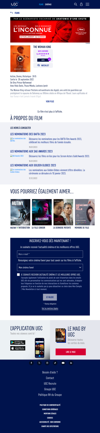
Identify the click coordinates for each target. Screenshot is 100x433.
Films (17, 12)
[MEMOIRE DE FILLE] (85, 212)
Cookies (50, 418)
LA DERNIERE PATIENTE (62, 227)
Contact (50, 378)
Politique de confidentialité (50, 405)
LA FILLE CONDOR (38, 227)
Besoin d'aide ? (50, 372)
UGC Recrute (50, 383)
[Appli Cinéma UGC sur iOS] (17, 348)
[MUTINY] (20, 212)
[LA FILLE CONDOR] (42, 212)
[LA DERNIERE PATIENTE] (63, 212)
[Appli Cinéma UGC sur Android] (17, 342)
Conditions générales (50, 409)
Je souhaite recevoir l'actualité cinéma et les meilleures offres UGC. (50, 274)
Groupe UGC (50, 389)
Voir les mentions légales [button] (50, 308)
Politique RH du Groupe (50, 395)
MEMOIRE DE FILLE (82, 227)
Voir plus (50, 101)
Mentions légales (50, 413)
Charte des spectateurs (50, 426)
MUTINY (13, 227)
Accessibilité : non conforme (50, 422)
